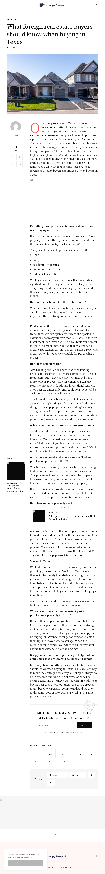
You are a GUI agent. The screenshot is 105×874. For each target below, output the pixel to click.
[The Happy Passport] (52, 5)
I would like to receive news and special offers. (66, 732)
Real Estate (11, 19)
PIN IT (65, 201)
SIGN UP (84, 725)
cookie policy (29, 857)
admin (16, 135)
